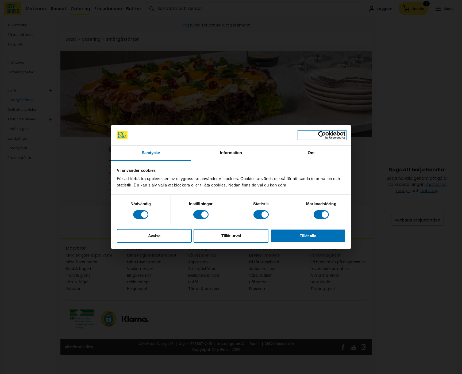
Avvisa (154, 236)
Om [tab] (311, 153)
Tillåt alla (308, 236)
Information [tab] (231, 153)
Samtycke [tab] (151, 153)
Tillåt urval (231, 236)
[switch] (201, 214)
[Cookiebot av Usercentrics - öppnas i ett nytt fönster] (322, 135)
